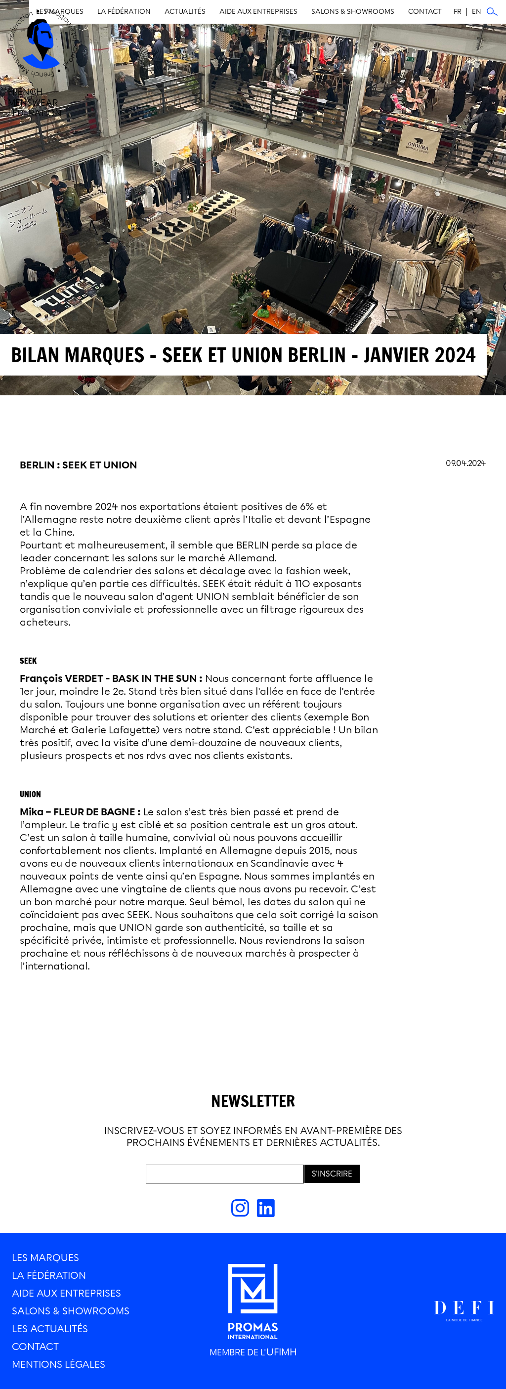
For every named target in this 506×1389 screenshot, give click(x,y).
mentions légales (58, 1364)
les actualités (50, 1329)
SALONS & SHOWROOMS (70, 1311)
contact (35, 1346)
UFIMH (281, 1352)
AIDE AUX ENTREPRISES (66, 1293)
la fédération (49, 1275)
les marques (45, 1258)
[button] (258, 12)
